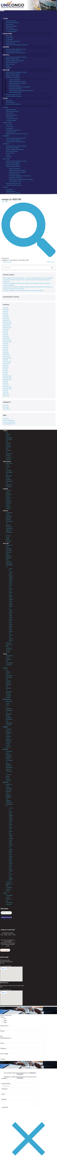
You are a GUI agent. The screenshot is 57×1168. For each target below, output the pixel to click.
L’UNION (5, 18)
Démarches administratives (13, 77)
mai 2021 (5, 370)
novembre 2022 (7, 361)
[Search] (52, 267)
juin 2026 (5, 311)
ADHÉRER (6, 47)
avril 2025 (5, 334)
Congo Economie (10, 43)
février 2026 (6, 318)
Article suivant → (51, 262)
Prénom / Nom (4, 1025)
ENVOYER (5, 1107)
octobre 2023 (6, 356)
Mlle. (5, 1022)
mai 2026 (5, 313)
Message (3, 1099)
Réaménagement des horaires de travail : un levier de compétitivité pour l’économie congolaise (28, 278)
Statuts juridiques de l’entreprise (17, 81)
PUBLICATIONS (7, 33)
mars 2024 (6, 352)
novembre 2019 (7, 377)
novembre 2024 (7, 340)
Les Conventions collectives (13, 104)
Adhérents (5, 405)
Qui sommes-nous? (11, 20)
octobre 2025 (6, 325)
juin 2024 (5, 347)
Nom (1, 1036)
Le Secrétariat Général (12, 29)
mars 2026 (6, 316)
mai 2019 (5, 381)
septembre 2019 (7, 379)
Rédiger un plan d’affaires (13, 75)
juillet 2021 (6, 367)
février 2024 (6, 354)
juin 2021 (5, 368)
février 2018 (6, 395)
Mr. (5, 1019)
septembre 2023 (7, 358)
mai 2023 (5, 360)
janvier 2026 (6, 320)
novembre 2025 (7, 324)
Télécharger (4, 201)
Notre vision (9, 35)
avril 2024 (5, 351)
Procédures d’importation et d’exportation (20, 87)
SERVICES (6, 55)
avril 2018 (5, 392)
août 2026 (5, 307)
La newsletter (9, 39)
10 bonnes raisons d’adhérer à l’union (16, 49)
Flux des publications (8, 420)
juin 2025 (5, 331)
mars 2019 (6, 385)
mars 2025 (6, 336)
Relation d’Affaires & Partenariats (14, 60)
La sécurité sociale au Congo (13, 96)
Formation (8, 67)
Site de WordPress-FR (9, 424)
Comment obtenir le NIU (15, 92)
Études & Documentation (12, 59)
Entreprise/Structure (6, 1038)
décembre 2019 (7, 376)
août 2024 (5, 343)
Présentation (9, 100)
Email (3, 1094)
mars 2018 (6, 394)
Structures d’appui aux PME (13, 94)
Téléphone (3, 1048)
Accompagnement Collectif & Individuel (16, 57)
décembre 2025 (7, 322)
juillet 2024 (6, 345)
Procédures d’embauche (15, 88)
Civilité (2, 1017)
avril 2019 (5, 383)
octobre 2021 (6, 363)
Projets (8, 66)
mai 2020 (5, 374)
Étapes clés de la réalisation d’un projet (16, 72)
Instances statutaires (11, 26)
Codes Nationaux (10, 102)
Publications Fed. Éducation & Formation (17, 44)
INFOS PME (6, 70)
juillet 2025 (6, 329)
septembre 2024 (7, 342)
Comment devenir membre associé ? (15, 52)
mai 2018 (5, 390)
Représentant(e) (6, 1083)
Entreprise (4, 1078)
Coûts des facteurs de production (17, 83)
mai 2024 (5, 349)
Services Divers (10, 64)
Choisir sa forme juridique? (13, 74)
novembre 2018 (7, 386)
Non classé (6, 407)
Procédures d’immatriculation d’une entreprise (21, 90)
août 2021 (5, 365)
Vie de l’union (9, 37)
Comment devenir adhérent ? (13, 51)
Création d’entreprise (14, 79)
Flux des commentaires (9, 422)
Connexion (6, 418)
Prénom (2, 1031)
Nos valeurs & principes (12, 22)
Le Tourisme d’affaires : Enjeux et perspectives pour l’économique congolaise (23, 290)
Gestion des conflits (14, 85)
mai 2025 (5, 333)
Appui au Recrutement (12, 62)
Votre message (4, 1053)
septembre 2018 (7, 388)
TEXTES (5, 98)
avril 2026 (5, 315)
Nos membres (9, 28)
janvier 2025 (6, 338)
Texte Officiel (6, 409)
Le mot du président (11, 31)
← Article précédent (6, 262)
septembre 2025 (7, 327)
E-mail (2, 1043)
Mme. (5, 1020)
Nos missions (9, 24)
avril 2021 (5, 372)
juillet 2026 (6, 309)
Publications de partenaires (13, 41)
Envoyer (3, 1059)
